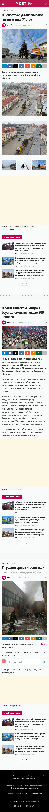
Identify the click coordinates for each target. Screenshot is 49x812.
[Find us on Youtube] (27, 806)
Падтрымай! (39, 776)
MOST (9, 25)
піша (42, 644)
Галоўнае (10, 230)
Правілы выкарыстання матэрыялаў (24, 788)
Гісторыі (23, 776)
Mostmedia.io (19, 801)
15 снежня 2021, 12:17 (23, 25)
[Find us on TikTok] (33, 806)
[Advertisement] (24, 200)
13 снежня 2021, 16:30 (23, 322)
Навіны (12, 11)
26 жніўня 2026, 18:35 (27, 278)
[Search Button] (46, 3)
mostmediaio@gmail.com (32, 793)
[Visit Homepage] (24, 3)
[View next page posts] (26, 284)
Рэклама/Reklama (28, 778)
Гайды (30, 776)
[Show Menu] (3, 3)
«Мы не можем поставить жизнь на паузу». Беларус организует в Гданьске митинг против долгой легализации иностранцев (30, 272)
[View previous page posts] (22, 284)
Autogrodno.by (15, 706)
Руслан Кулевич (16, 489)
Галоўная (5, 11)
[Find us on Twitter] (23, 806)
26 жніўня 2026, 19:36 (27, 266)
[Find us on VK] (30, 806)
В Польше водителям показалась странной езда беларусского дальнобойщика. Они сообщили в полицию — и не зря (30, 260)
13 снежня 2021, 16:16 (23, 577)
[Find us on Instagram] (18, 806)
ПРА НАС (16, 778)
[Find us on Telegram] (15, 806)
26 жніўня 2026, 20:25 (27, 253)
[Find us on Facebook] (20, 806)
